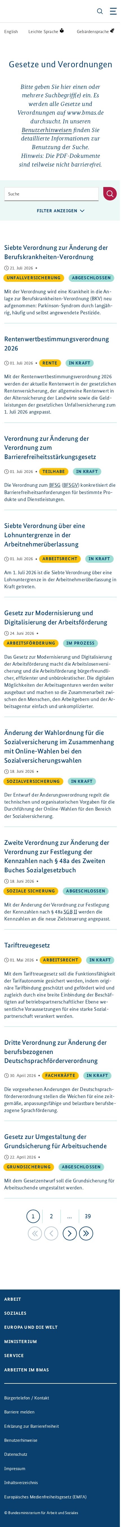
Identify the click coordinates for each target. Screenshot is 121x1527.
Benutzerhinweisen (47, 129)
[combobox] (51, 194)
